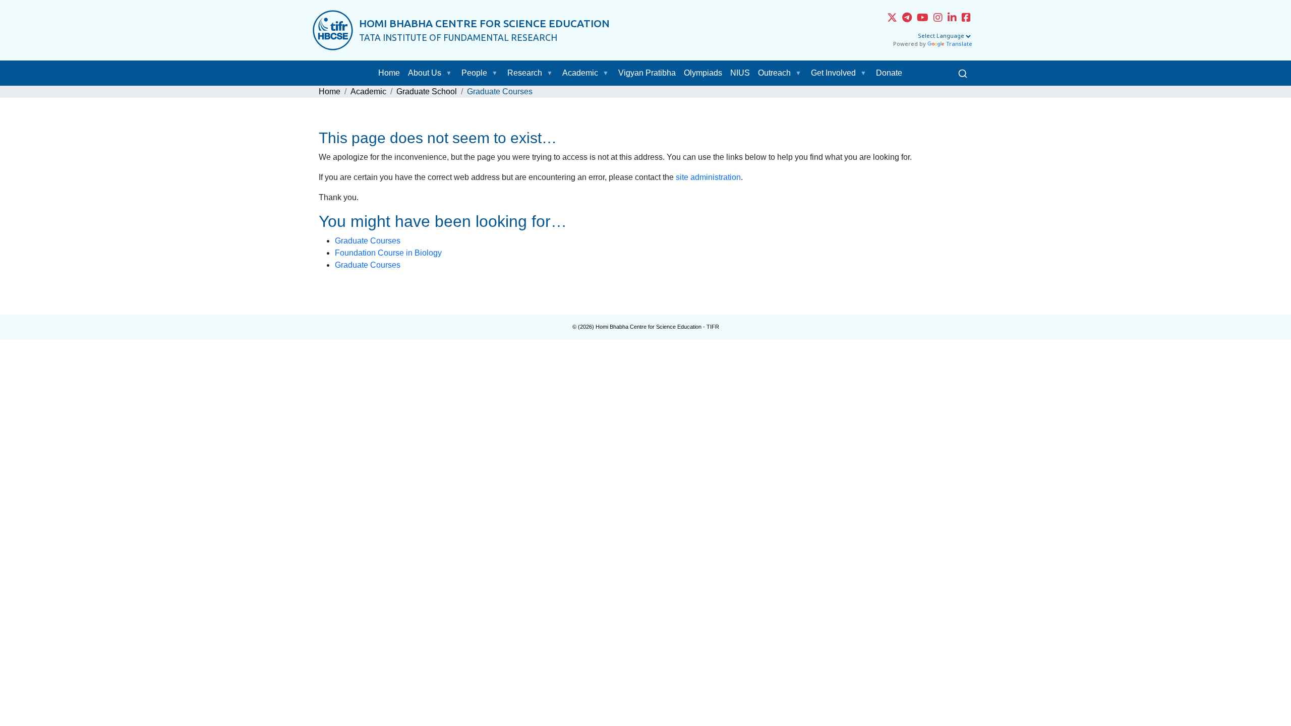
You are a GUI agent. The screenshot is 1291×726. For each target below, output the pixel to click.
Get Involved (833, 73)
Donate (889, 73)
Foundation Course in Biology (388, 253)
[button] (450, 73)
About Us (424, 73)
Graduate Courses (367, 240)
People (474, 73)
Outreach (774, 73)
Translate (959, 44)
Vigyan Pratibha (647, 73)
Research (524, 73)
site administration (708, 177)
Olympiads (703, 73)
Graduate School (426, 91)
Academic (580, 73)
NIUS (740, 73)
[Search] (962, 73)
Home (389, 73)
